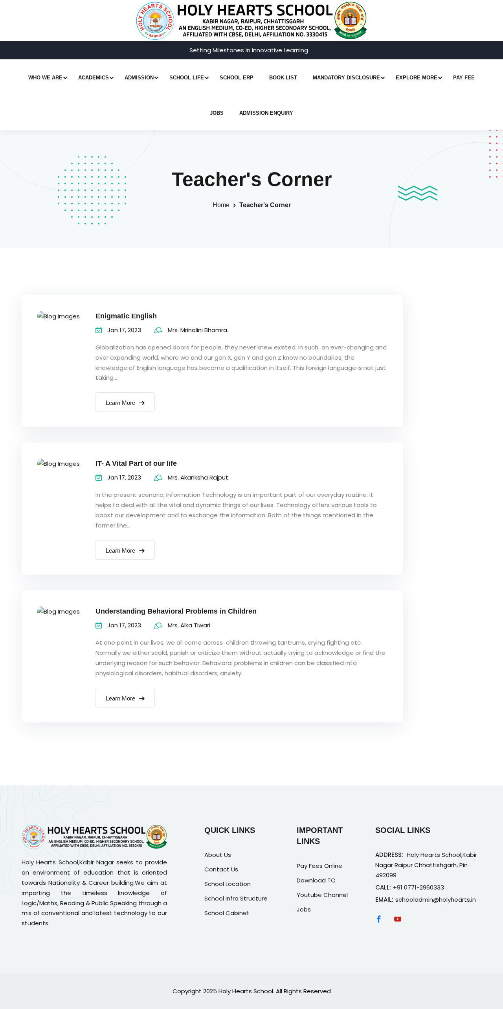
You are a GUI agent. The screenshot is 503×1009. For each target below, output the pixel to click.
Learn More (121, 402)
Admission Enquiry (266, 113)
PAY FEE (464, 78)
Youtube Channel (322, 895)
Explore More (416, 78)
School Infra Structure (236, 898)
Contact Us (221, 869)
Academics (93, 78)
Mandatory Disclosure (346, 78)
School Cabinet (227, 913)
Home (221, 205)
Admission (139, 78)
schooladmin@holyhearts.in (435, 899)
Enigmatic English (126, 316)
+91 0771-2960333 (418, 887)
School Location (227, 884)
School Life (186, 78)
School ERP (236, 78)
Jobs (217, 113)
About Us (217, 855)
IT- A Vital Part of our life (136, 463)
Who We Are (45, 78)
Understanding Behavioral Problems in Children (176, 611)
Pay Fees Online (319, 866)
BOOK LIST (283, 78)
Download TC (316, 880)
